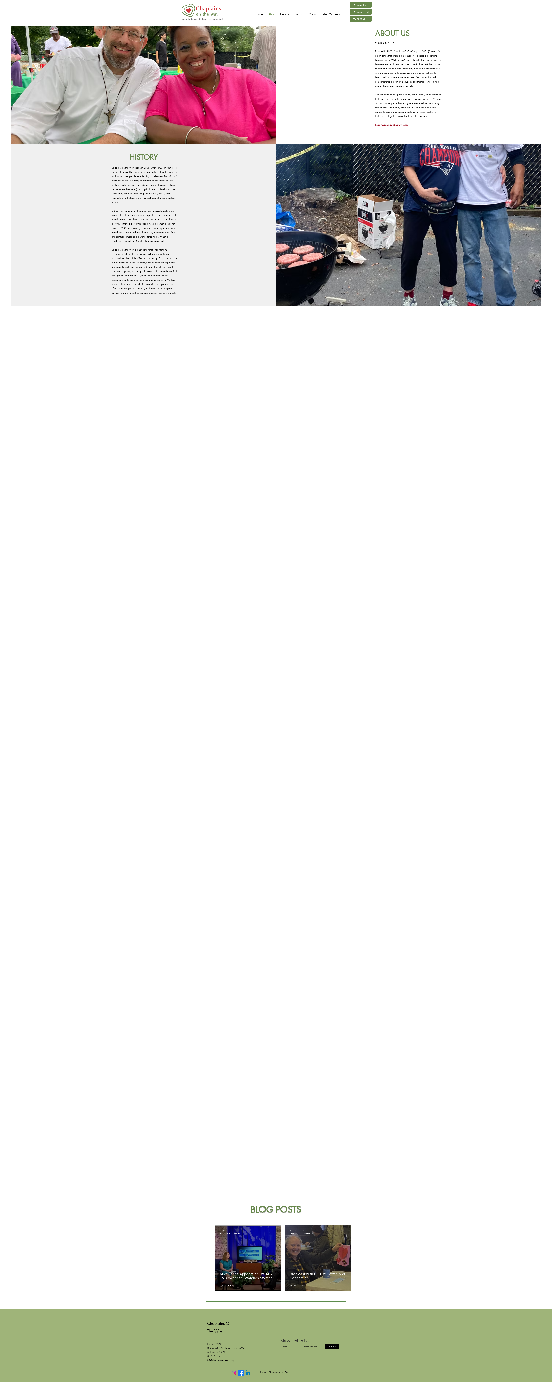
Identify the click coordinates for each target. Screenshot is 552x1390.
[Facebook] (241, 1373)
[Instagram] (234, 1373)
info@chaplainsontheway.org (220, 1360)
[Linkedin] (248, 1373)
